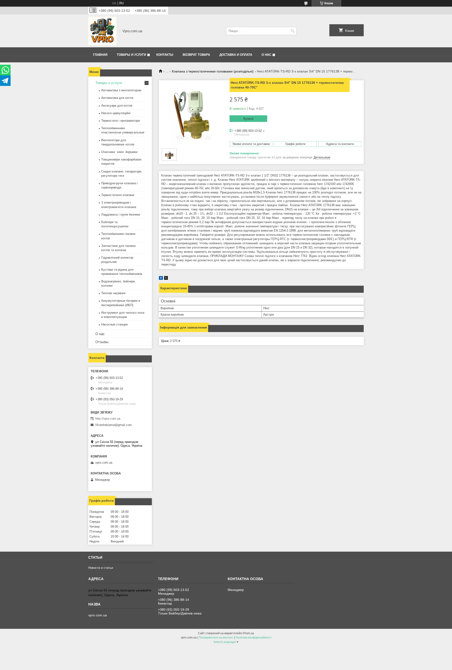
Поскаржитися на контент (216, 637)
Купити (248, 118)
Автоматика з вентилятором (121, 90)
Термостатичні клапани (117, 195)
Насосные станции (114, 324)
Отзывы (102, 342)
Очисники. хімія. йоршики (119, 152)
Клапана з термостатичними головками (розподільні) (213, 71)
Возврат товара (196, 54)
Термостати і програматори (120, 120)
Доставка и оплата (235, 54)
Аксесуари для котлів (116, 105)
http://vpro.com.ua (107, 418)
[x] (166, 279)
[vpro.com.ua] (102, 31)
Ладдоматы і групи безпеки (120, 214)
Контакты (164, 54)
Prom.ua (248, 633)
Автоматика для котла (117, 98)
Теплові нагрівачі (113, 293)
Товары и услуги (131, 54)
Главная (100, 54)
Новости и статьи (100, 568)
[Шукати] (292, 31)
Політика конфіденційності (253, 637)
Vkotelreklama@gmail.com (113, 425)
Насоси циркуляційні (115, 113)
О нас (266, 54)
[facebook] (161, 279)
